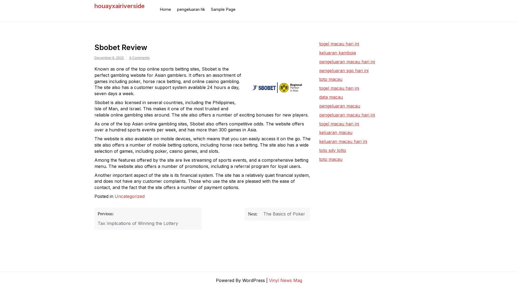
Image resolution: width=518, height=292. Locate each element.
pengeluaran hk (191, 9)
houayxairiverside (119, 5)
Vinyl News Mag (285, 280)
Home (165, 9)
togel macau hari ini (339, 88)
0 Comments (139, 58)
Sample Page (223, 9)
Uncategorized (130, 196)
